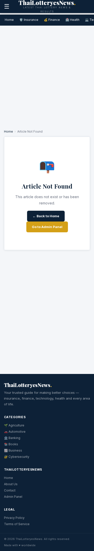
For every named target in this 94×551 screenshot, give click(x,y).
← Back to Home (46, 216)
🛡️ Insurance (28, 20)
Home (9, 20)
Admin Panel (13, 497)
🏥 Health (72, 20)
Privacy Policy (14, 518)
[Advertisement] (47, 75)
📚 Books (11, 444)
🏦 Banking (12, 438)
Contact (10, 490)
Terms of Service (17, 524)
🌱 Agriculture (14, 425)
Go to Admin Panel (47, 227)
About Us (11, 484)
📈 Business (13, 450)
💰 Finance (52, 20)
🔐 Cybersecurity (16, 457)
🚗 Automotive (15, 431)
